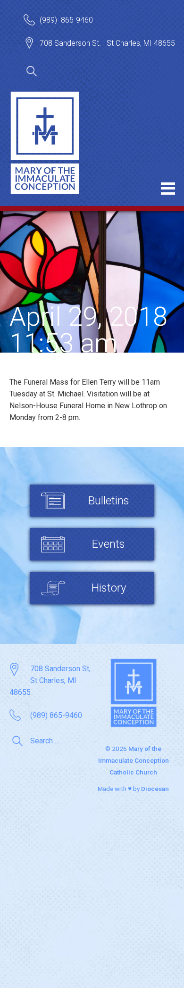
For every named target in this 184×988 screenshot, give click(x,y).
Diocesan (155, 788)
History (109, 587)
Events (108, 544)
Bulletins (108, 500)
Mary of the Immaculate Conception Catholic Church (133, 760)
